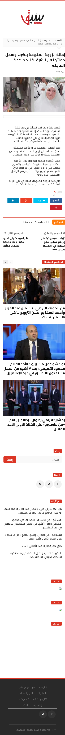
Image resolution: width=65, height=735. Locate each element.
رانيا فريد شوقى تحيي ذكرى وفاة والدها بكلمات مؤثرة (15, 242)
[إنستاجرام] (40, 484)
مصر (52, 40)
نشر (55, 200)
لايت (25, 705)
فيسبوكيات (23, 699)
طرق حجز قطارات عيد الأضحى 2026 (42, 545)
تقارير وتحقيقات (39, 699)
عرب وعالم (24, 687)
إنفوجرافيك (36, 705)
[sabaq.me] (32, 17)
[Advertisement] (36, 650)
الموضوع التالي (15, 233)
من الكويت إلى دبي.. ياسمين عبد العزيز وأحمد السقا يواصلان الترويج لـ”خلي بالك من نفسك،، (35, 312)
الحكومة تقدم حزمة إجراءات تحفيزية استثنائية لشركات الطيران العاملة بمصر (36, 554)
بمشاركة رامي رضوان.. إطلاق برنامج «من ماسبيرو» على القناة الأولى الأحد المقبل (36, 424)
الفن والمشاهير (25, 693)
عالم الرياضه (41, 693)
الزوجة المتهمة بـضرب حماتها (35, 222)
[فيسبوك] (58, 484)
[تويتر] (49, 484)
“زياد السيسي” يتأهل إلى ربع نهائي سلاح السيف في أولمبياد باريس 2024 (53, 243)
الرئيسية (59, 40)
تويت (40, 200)
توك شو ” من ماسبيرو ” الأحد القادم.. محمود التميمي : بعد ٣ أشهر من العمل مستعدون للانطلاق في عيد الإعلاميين (34, 368)
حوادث (46, 40)
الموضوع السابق (53, 233)
